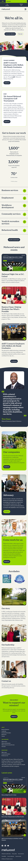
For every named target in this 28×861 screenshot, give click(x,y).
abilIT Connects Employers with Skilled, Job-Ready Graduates (13, 65)
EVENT (5, 94)
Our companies (5, 739)
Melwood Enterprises (6, 743)
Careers (3, 736)
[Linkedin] (5, 845)
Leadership (4, 731)
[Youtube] (8, 845)
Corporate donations (6, 754)
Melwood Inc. (4, 741)
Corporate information (6, 732)
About (3, 727)
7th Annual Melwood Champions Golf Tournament (12, 98)
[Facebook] (2, 845)
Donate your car (5, 755)
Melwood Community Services (8, 744)
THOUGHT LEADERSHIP (9, 60)
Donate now (4, 750)
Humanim (4, 746)
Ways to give (4, 752)
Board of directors (5, 729)
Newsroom (4, 734)
